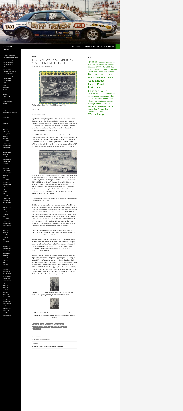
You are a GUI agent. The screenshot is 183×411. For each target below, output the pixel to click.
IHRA (114, 93)
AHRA (95, 64)
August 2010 (6, 283)
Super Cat (91, 109)
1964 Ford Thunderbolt (9, 55)
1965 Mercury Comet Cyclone (10, 57)
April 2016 (5, 166)
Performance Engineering (98, 106)
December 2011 (7, 248)
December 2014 (7, 184)
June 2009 (5, 313)
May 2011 (5, 264)
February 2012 (6, 244)
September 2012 (7, 228)
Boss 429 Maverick (95, 69)
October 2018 (6, 147)
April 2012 (5, 239)
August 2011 (6, 257)
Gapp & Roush (59, 324)
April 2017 (5, 157)
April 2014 (5, 193)
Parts (4, 108)
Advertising (6, 87)
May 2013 (5, 214)
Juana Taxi (109, 96)
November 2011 (7, 251)
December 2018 (7, 145)
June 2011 (5, 262)
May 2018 (5, 150)
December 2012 (7, 223)
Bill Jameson (92, 67)
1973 (4, 66)
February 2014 (6, 198)
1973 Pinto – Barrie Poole (9, 71)
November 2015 (7, 173)
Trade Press (6, 115)
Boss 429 (110, 66)
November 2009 (7, 303)
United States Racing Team (95, 111)
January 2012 (6, 246)
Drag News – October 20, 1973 (41, 338)
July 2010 (5, 285)
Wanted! (99, 46)
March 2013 (6, 218)
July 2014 (5, 189)
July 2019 (5, 136)
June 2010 (5, 287)
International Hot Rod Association (96, 96)
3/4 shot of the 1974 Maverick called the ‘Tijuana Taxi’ (48, 345)
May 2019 (5, 138)
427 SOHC (92, 62)
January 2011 (6, 271)
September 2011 (7, 255)
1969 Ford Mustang (8, 62)
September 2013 (7, 207)
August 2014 (6, 186)
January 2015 (6, 182)
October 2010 (6, 278)
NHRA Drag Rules (107, 104)
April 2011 (5, 267)
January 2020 (6, 134)
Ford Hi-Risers (110, 75)
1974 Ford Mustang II (8, 76)
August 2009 (6, 310)
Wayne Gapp (37, 328)
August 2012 (6, 230)
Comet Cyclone (98, 71)
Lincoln (90, 99)
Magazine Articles (7, 101)
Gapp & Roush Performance (41, 326)
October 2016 (6, 161)
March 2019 (6, 140)
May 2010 (5, 290)
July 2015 (5, 175)
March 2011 (6, 269)
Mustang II (91, 104)
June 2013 (5, 212)
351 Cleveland (6, 83)
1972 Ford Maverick (8, 64)
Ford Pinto (49, 324)
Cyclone (111, 71)
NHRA (65, 326)
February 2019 (6, 143)
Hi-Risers (109, 93)
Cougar (105, 72)
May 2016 (5, 163)
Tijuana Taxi (103, 109)
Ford (42, 324)
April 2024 (5, 129)
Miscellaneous (6, 105)
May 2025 (5, 127)
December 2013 (7, 202)
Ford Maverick (95, 77)
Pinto (111, 106)
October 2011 (6, 253)
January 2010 (6, 299)
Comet (90, 72)
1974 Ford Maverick (8, 73)
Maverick (109, 98)
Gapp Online (7, 46)
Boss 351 (36, 324)
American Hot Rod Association (105, 64)
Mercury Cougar (100, 101)
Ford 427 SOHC (99, 75)
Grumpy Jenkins (102, 93)
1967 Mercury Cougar (105, 62)
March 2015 (6, 179)
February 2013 (6, 221)
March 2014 (6, 196)
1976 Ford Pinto (7, 78)
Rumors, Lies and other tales (10, 112)
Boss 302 (5, 89)
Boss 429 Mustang (109, 69)
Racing (34, 56)
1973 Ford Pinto (7, 69)
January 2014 (6, 200)
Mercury (91, 101)
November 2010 (7, 276)
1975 (113, 62)
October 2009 (6, 306)
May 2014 (5, 191)
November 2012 (7, 225)
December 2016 (7, 159)
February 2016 (6, 170)
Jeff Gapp (49, 66)
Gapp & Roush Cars (89, 46)
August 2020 (6, 131)
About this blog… (77, 46)
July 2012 (5, 232)
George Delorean (93, 93)
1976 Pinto (91, 64)
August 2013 (6, 209)
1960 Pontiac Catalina (8, 53)
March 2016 (6, 168)
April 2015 (5, 177)
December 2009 (7, 301)
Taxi (95, 109)
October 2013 (6, 205)
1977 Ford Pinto (7, 80)
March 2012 (6, 241)
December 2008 (7, 315)
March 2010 (6, 294)
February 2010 (6, 296)
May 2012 (5, 237)
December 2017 (7, 152)
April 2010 (5, 292)
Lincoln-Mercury (98, 99)
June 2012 (5, 235)
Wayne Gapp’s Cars (109, 46)
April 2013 (5, 216)
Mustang (110, 101)
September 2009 (7, 308)
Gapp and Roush (56, 326)
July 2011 (5, 260)
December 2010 (7, 274)
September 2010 (7, 280)
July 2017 (5, 154)
